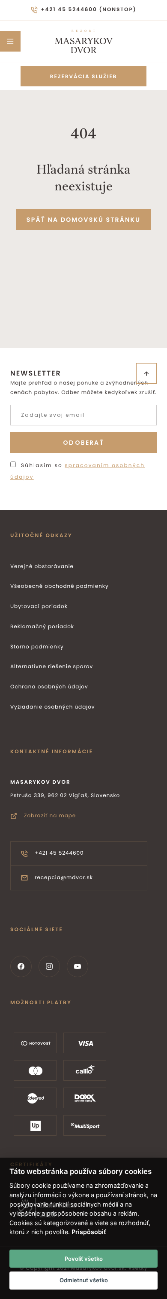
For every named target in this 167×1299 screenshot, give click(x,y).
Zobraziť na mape (50, 815)
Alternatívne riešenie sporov (51, 666)
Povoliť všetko (84, 1258)
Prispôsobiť (89, 1231)
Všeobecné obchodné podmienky (59, 586)
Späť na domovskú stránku (83, 219)
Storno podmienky (37, 647)
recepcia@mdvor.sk (64, 877)
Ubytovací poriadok (39, 606)
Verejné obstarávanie (42, 566)
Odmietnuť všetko (84, 1280)
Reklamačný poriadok (42, 626)
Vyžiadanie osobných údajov (52, 707)
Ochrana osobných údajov (49, 687)
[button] (10, 41)
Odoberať (83, 442)
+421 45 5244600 (59, 853)
